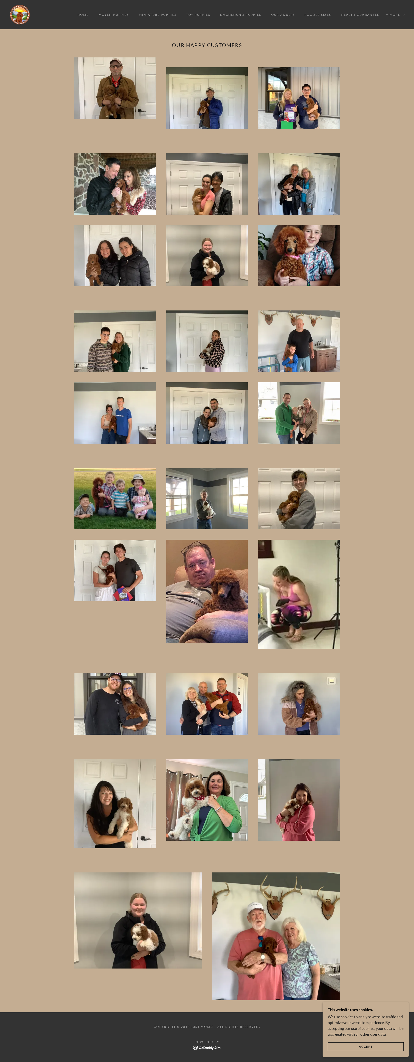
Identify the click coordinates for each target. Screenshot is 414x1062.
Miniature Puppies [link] (158, 14)
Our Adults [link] (283, 14)
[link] (20, 14)
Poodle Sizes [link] (317, 14)
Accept (366, 1046)
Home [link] (83, 14)
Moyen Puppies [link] (114, 14)
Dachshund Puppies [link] (240, 14)
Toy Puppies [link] (198, 14)
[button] (395, 14)
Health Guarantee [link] (360, 14)
